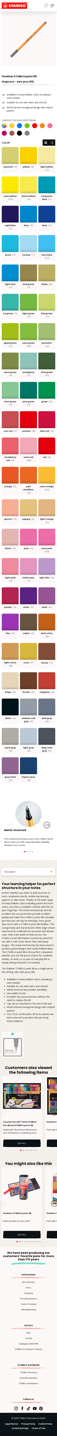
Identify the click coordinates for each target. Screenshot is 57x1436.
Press (28, 1287)
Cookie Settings (20, 1428)
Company (28, 1293)
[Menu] (52, 5)
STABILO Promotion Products (28, 1349)
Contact (28, 1338)
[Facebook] (22, 1408)
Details (22, 1143)
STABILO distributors (28, 1383)
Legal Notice (11, 1423)
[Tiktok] (28, 1408)
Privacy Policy (28, 1423)
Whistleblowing (28, 1309)
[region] (28, 39)
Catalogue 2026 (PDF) (28, 1343)
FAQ (28, 1332)
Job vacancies (28, 1282)
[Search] (46, 5)
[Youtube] (35, 1408)
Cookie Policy (45, 1423)
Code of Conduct (29, 1304)
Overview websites (28, 1377)
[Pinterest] (41, 1408)
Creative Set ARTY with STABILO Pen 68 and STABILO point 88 (20, 1123)
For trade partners (28, 1298)
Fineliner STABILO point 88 (17, 1213)
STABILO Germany (28, 1372)
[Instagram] (16, 1408)
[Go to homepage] (17, 6)
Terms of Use (38, 1428)
